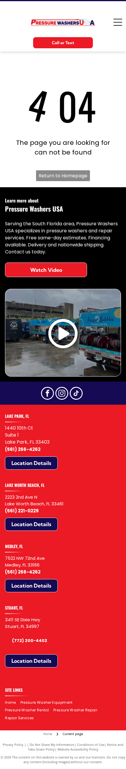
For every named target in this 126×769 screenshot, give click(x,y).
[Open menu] (117, 22)
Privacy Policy (13, 744)
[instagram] (61, 394)
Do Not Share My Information (52, 744)
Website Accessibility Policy (77, 749)
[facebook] (47, 394)
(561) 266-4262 (22, 449)
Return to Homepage (63, 175)
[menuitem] (12, 702)
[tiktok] (76, 394)
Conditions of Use (90, 744)
